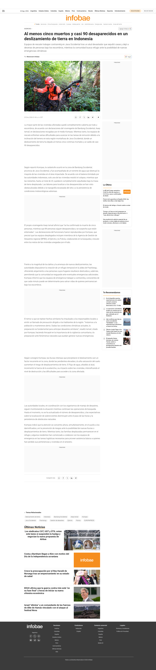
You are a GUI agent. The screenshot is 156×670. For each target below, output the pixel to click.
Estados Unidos (44, 11)
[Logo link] (78, 17)
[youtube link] (30, 640)
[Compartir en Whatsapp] (76, 117)
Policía (78, 520)
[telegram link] (34, 640)
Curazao (68, 24)
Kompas (85, 517)
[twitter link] (34, 636)
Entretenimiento (120, 11)
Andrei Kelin (62, 24)
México (67, 11)
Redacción (79, 628)
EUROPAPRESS (89, 520)
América (56, 628)
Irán (82, 24)
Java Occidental (30, 520)
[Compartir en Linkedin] (88, 117)
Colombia (54, 11)
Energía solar (98, 24)
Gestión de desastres (57, 520)
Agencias (27, 29)
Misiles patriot (76, 24)
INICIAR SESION (148, 11)
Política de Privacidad (122, 631)
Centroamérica (81, 11)
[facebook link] (30, 636)
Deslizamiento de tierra (32, 517)
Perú (73, 11)
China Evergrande (53, 24)
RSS (57, 651)
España (61, 11)
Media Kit (100, 643)
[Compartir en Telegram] (92, 117)
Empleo (79, 631)
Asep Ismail (74, 517)
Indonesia (47, 517)
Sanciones (43, 24)
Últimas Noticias (100, 11)
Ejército (70, 520)
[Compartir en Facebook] (80, 117)
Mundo (90, 11)
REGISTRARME (135, 11)
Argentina (33, 11)
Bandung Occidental (60, 517)
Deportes (110, 11)
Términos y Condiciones (122, 628)
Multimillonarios (89, 24)
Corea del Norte (117, 24)
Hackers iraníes (107, 24)
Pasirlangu (43, 520)
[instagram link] (38, 636)
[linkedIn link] (38, 640)
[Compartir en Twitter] (84, 117)
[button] (3, 11)
